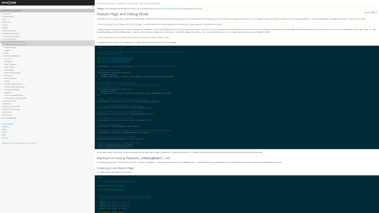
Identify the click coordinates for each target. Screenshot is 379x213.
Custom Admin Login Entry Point (15, 98)
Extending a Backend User (13, 84)
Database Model (10, 47)
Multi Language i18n (9, 31)
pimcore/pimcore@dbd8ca (15, 143)
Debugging (8, 61)
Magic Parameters (10, 64)
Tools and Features (9, 39)
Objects (5, 28)
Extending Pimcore (9, 101)
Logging (7, 50)
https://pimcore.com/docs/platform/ (168, 9)
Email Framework (10, 78)
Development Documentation (12, 11)
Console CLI (8, 59)
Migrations (8, 92)
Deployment (7, 104)
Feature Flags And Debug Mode (15, 45)
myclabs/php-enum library (208, 29)
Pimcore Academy (8, 124)
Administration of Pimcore (12, 106)
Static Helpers (9, 67)
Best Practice (7, 115)
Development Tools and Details (13, 42)
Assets (5, 25)
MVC (4, 19)
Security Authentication (12, 56)
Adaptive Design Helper (12, 73)
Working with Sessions (12, 90)
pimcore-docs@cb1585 (31, 143)
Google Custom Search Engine (14, 87)
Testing (7, 81)
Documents (7, 22)
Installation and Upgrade (11, 109)
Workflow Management (11, 33)
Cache (6, 53)
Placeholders (8, 76)
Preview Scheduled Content (13, 95)
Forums (4, 132)
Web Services (7, 112)
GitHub (4, 129)
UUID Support (9, 70)
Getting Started (8, 16)
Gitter (4, 135)
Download (5, 127)
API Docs (5, 138)
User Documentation (9, 118)
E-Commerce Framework (11, 36)
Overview (6, 14)
